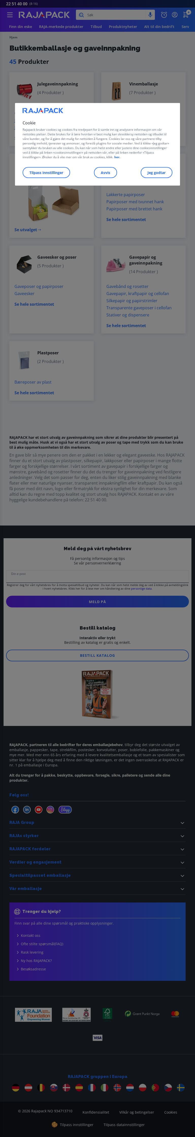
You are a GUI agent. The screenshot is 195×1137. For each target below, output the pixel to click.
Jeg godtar (157, 172)
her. (117, 157)
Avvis (105, 172)
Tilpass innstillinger (46, 172)
